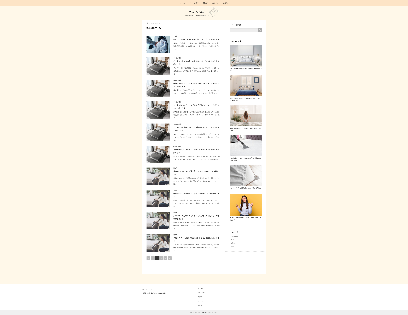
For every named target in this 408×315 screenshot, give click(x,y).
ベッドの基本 (194, 3)
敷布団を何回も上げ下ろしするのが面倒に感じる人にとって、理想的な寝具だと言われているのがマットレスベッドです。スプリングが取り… (196, 115)
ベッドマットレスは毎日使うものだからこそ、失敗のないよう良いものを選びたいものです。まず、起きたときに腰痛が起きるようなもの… (196, 71)
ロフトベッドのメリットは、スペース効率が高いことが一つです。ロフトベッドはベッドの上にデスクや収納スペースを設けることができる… (196, 137)
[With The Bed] (203, 18)
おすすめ (215, 3)
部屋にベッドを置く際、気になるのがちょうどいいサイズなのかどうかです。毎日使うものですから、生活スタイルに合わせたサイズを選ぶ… (196, 203)
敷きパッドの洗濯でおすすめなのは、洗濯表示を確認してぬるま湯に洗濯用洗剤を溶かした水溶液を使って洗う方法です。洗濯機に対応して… (196, 46)
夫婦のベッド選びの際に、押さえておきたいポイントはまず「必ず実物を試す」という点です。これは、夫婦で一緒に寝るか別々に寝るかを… (196, 225)
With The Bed (147, 290)
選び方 (205, 3)
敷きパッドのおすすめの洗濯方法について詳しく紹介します (196, 39)
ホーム (183, 3)
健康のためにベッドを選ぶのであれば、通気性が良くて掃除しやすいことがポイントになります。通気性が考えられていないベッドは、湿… (196, 181)
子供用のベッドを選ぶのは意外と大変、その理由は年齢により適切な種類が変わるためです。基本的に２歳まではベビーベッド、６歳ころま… (196, 247)
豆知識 (225, 3)
